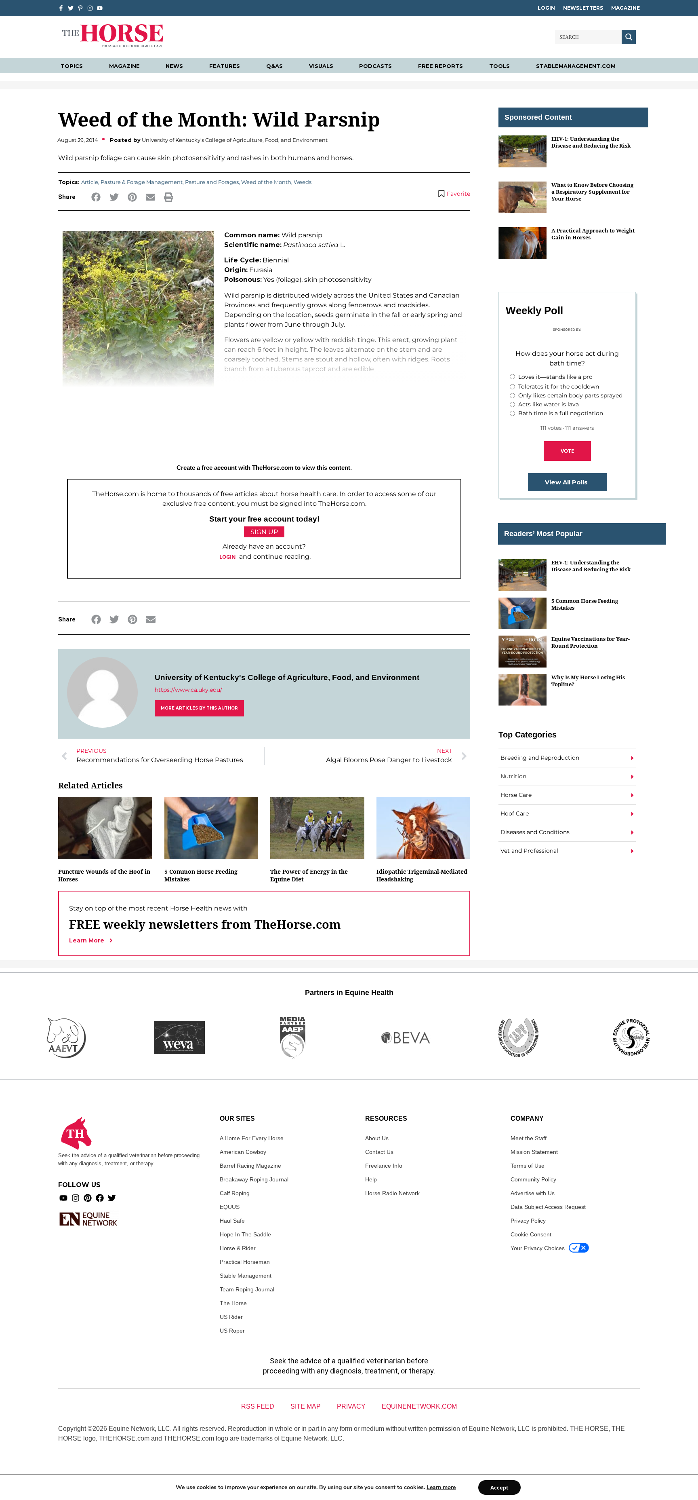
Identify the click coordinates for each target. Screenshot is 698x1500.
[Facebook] (100, 1198)
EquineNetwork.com (419, 1406)
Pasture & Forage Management (142, 182)
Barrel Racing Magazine (250, 1165)
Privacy (351, 1406)
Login (546, 8)
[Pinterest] (88, 1198)
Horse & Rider (238, 1248)
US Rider (231, 1317)
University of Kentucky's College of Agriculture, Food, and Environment (287, 677)
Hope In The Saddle (245, 1234)
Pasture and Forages (212, 182)
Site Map (305, 1406)
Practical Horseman (245, 1262)
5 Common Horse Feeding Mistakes (584, 604)
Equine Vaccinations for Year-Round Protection (590, 642)
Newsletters (583, 8)
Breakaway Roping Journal (254, 1179)
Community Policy (533, 1179)
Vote (567, 450)
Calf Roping (235, 1193)
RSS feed (257, 1406)
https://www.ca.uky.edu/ (188, 689)
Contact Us (379, 1152)
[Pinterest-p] (80, 8)
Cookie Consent (531, 1234)
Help (371, 1179)
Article (89, 182)
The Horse (233, 1303)
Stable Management (245, 1275)
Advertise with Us (533, 1193)
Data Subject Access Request (548, 1207)
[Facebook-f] (61, 8)
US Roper (232, 1330)
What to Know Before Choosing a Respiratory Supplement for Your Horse (592, 192)
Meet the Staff (529, 1138)
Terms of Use (528, 1165)
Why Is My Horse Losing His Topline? (588, 681)
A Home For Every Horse (252, 1138)
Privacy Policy (528, 1220)
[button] (96, 197)
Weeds (302, 182)
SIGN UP (264, 532)
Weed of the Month (266, 182)
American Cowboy (243, 1152)
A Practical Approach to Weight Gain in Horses (593, 234)
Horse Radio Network (392, 1193)
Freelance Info (383, 1165)
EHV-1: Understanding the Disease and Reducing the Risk (591, 142)
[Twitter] (71, 8)
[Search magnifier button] (629, 37)
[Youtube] (63, 1198)
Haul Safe (232, 1220)
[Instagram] (90, 8)
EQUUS (230, 1207)
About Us (377, 1138)
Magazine (625, 8)
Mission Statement (534, 1152)
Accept (499, 1487)
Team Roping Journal (247, 1289)
